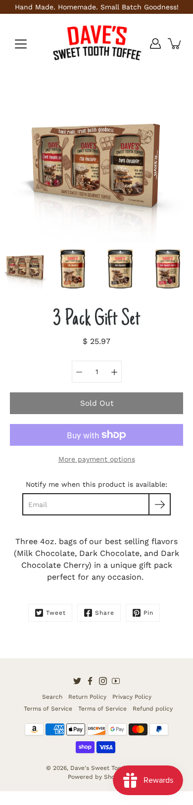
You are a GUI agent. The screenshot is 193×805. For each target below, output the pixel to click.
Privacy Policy (131, 696)
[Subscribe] (159, 504)
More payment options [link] (96, 459)
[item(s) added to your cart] (175, 43)
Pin (148, 612)
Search (52, 696)
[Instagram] (103, 681)
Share (104, 612)
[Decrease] (79, 371)
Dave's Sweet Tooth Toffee (108, 767)
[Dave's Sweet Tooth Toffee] (96, 43)
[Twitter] (77, 681)
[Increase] (114, 371)
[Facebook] (90, 681)
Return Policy (87, 696)
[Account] (155, 43)
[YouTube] (116, 681)
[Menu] (21, 44)
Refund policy (153, 708)
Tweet (56, 612)
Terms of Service (48, 708)
